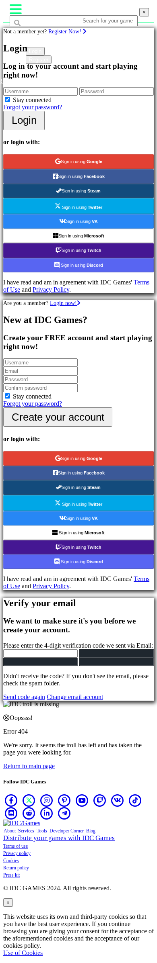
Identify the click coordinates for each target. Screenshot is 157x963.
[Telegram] (64, 813)
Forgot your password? (32, 107)
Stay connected (32, 99)
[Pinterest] (64, 800)
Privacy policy (17, 853)
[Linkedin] (47, 813)
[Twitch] (100, 800)
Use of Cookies (23, 952)
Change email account (75, 696)
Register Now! (65, 31)
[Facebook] (11, 800)
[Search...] (29, 36)
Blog (90, 831)
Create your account (58, 417)
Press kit (11, 875)
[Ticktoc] (135, 800)
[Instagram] (47, 800)
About (10, 831)
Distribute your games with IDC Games (59, 838)
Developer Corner (67, 831)
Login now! (63, 303)
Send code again (24, 696)
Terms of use (15, 846)
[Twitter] (29, 800)
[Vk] (117, 800)
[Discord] (11, 813)
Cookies (11, 860)
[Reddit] (29, 813)
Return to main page (29, 766)
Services (26, 831)
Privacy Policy (51, 289)
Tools (42, 831)
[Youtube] (82, 800)
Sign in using (81, 161)
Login (24, 120)
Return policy (16, 868)
